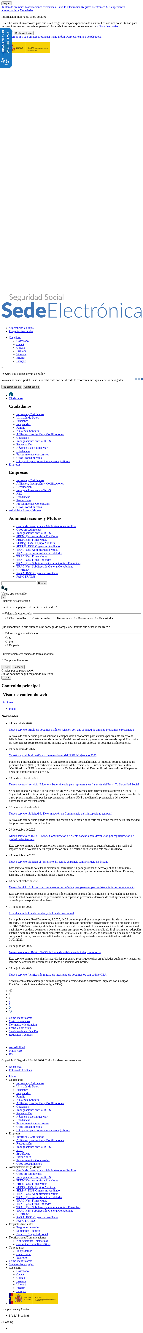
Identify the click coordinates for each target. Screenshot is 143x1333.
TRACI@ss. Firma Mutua (31, 556)
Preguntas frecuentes (21, 331)
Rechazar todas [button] (23, 33)
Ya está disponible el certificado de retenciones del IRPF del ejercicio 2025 (52, 755)
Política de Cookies (20, 1070)
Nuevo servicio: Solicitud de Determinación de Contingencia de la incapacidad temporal (60, 813)
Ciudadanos (16, 398)
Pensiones (22, 420)
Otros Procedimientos (29, 457)
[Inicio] (71, 315)
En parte (14, 645)
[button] (71, 590)
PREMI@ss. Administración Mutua (37, 536)
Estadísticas (23, 451)
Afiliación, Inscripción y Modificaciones (40, 434)
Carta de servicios (19, 1021)
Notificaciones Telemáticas (32, 1240)
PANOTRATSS (26, 576)
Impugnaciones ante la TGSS (33, 441)
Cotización (22, 437)
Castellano (15, 337)
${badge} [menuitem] (19, 1315)
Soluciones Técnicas (28, 1230)
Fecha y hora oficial (20, 1027)
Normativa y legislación (23, 1024)
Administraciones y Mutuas (25, 510)
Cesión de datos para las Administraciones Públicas (46, 526)
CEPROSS (23, 569)
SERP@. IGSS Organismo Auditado (38, 546)
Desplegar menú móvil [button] (51, 36)
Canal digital (23, 1254)
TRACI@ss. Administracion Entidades (39, 553)
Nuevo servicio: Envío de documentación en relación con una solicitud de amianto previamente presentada (71, 729)
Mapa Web (15, 1050)
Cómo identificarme (20, 1017)
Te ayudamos (24, 1250)
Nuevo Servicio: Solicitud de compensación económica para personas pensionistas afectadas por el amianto (71, 887)
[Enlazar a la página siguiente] (10, 1008)
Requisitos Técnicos (21, 1034)
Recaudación (24, 444)
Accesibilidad (17, 1047)
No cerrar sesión (12, 386)
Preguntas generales (28, 1227)
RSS (11, 1054)
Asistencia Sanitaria (27, 431)
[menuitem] (75, 328)
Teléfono (21, 1257)
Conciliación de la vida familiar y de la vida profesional (41, 913)
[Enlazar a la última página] (10, 1011)
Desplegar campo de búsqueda (83, 36)
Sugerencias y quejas (21, 327)
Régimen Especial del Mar (31, 447)
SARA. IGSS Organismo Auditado (37, 573)
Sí (10, 637)
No (11, 641)
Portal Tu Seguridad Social (32, 1234)
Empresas (14, 464)
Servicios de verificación (23, 1031)
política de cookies (107, 26)
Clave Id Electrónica (68, 7)
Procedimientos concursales (32, 454)
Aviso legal (15, 1066)
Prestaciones (23, 500)
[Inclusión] (25, 51)
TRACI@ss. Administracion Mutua (37, 549)
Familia (20, 427)
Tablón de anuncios (12, 7)
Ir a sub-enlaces (28, 36)
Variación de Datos (27, 417)
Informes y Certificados (30, 414)
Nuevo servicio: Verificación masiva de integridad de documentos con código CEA (58, 974)
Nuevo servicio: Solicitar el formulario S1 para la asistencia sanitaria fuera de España (58, 861)
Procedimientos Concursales (33, 503)
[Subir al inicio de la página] (3, 1041)
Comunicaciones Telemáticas (33, 1244)
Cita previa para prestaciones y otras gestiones (43, 461)
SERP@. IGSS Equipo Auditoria (35, 543)
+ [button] (2, 367)
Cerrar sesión (31, 386)
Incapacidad (23, 424)
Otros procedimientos (29, 529)
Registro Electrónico (93, 7)
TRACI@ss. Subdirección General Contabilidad (44, 566)
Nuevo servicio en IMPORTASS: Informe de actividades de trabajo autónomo (55, 952)
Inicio (12, 1076)
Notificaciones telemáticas (40, 7)
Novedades (26, 10)
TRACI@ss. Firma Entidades (33, 559)
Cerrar (6, 677)
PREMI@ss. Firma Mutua (31, 539)
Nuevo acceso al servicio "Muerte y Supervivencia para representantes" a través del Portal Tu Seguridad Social (74, 784)
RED (19, 493)
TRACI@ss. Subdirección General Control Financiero (48, 563)
